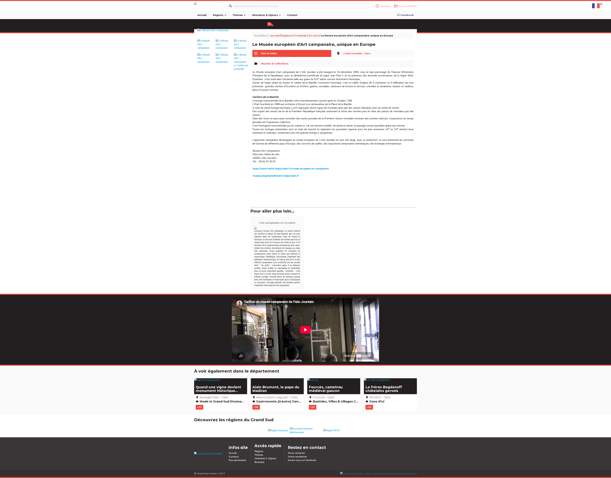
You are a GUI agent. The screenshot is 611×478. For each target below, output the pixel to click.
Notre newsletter (297, 456)
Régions (220, 15)
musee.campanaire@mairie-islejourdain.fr (275, 175)
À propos (234, 456)
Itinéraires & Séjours (267, 15)
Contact (292, 15)
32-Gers (314, 35)
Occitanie (300, 35)
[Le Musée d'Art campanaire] (223, 34)
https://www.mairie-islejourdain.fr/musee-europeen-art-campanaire (290, 168)
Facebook (407, 15)
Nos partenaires (237, 460)
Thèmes (239, 15)
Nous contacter (296, 453)
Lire (199, 407)
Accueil (201, 15)
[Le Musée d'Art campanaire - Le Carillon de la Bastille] (241, 60)
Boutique (259, 462)
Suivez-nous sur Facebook (302, 460)
